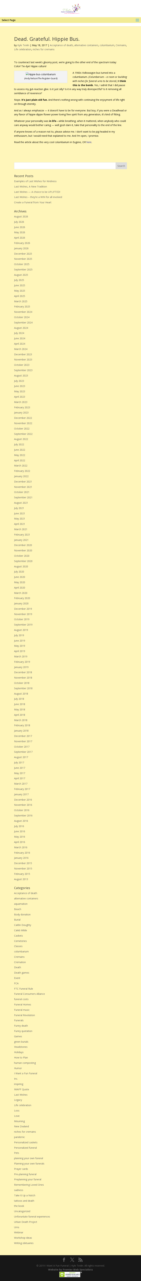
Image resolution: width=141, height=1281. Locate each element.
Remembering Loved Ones (29, 1184)
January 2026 (21, 248)
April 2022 (19, 460)
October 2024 (21, 317)
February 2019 (22, 661)
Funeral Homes (22, 1004)
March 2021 (20, 529)
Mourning (19, 1121)
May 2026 (19, 232)
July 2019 (19, 635)
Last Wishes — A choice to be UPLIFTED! (37, 191)
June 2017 (19, 767)
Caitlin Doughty (22, 925)
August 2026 (21, 216)
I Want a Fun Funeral (25, 1073)
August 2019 (21, 630)
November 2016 (23, 804)
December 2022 (23, 417)
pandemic (19, 1137)
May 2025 (19, 290)
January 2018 (21, 730)
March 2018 (20, 720)
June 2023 (19, 386)
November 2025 (23, 258)
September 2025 (23, 269)
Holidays (19, 1052)
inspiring (18, 1084)
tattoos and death (24, 1200)
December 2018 (23, 672)
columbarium (107, 45)
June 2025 (19, 285)
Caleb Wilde (20, 930)
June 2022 (19, 449)
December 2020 (23, 545)
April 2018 (19, 714)
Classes (18, 946)
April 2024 (19, 343)
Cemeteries (20, 941)
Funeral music (22, 1009)
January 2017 (21, 794)
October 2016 (21, 810)
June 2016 (19, 831)
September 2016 (23, 815)
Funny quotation (23, 1031)
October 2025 (21, 264)
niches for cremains (44, 49)
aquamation (21, 903)
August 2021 (21, 502)
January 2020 (21, 603)
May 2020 (19, 582)
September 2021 (23, 497)
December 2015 (23, 863)
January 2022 (21, 476)
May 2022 (19, 455)
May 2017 (19, 773)
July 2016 (19, 826)
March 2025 (20, 301)
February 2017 (22, 789)
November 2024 (23, 311)
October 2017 (21, 746)
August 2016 (21, 820)
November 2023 (23, 359)
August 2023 (21, 375)
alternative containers (86, 45)
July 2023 (19, 380)
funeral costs (21, 999)
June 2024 (19, 338)
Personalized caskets (25, 1142)
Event (17, 978)
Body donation (22, 914)
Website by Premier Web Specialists (70, 1269)
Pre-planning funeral (25, 1174)
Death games (21, 972)
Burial (17, 919)
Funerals (19, 1020)
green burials (21, 1041)
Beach (17, 909)
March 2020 (20, 593)
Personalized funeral (25, 1147)
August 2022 (21, 439)
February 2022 (22, 470)
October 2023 (21, 364)
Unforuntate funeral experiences (32, 1216)
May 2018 (19, 709)
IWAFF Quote (21, 1089)
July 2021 (19, 508)
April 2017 (19, 778)
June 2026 (19, 227)
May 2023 (19, 391)
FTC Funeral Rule (23, 988)
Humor (18, 1068)
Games (18, 1036)
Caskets (18, 935)
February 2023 (22, 407)
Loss (16, 1110)
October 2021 (21, 492)
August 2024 (21, 327)
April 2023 (19, 396)
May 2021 (19, 518)
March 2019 (20, 656)
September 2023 (23, 370)
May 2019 (19, 645)
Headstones (21, 1046)
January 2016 (21, 857)
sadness (18, 1190)
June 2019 (19, 640)
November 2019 (23, 614)
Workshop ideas (23, 1237)
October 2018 (21, 683)
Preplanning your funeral (27, 1179)
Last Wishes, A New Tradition (30, 186)
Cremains (121, 45)
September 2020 (23, 561)
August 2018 (21, 693)
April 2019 (19, 651)
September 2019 (23, 624)
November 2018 (23, 677)
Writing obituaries (24, 1243)
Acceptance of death (61, 45)
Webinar (18, 1232)
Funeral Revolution (24, 1015)
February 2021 (22, 534)
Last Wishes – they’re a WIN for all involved (38, 197)
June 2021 (19, 513)
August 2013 (21, 879)
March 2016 (20, 847)
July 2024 (19, 333)
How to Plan (21, 1057)
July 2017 (19, 762)
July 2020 (19, 571)
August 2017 (21, 757)
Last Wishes (21, 1094)
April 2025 (19, 296)
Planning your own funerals (29, 1163)
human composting (25, 1062)
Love (17, 1115)
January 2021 (21, 540)
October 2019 (21, 619)
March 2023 (20, 402)
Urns (16, 1227)
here (88, 142)
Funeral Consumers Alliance (29, 993)
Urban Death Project (25, 1222)
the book (19, 1206)
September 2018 (23, 688)
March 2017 (20, 783)
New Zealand (21, 1126)
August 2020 (21, 566)
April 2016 (19, 842)
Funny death (21, 1025)
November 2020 (23, 550)
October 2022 (21, 428)
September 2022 (23, 433)
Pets (16, 1152)
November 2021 (23, 487)
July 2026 (19, 221)
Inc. (16, 1078)
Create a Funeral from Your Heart (32, 202)
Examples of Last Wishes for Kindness (35, 181)
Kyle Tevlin (23, 45)
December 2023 (23, 354)
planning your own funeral (28, 1158)
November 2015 (23, 868)
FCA (16, 983)
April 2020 (19, 587)
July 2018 (19, 698)
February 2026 (22, 243)
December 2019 (23, 608)
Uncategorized (22, 1211)
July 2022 (19, 444)
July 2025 (19, 280)
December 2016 (23, 799)
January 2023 (21, 412)
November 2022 (23, 423)
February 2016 (22, 852)
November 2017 (23, 741)
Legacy (18, 1099)
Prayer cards (21, 1168)
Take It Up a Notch (24, 1195)
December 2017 (23, 736)
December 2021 (23, 481)
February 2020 (22, 598)
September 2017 (23, 751)
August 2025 (21, 274)
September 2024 (23, 322)
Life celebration (22, 49)
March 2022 (20, 465)
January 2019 (21, 667)
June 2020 (19, 577)
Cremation (20, 962)
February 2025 (22, 306)
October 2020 (21, 555)
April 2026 (19, 237)
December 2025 (23, 253)
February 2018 (22, 725)
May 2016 (19, 836)
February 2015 (22, 873)
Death (17, 967)
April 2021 (19, 524)
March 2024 (20, 349)
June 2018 (19, 704)
